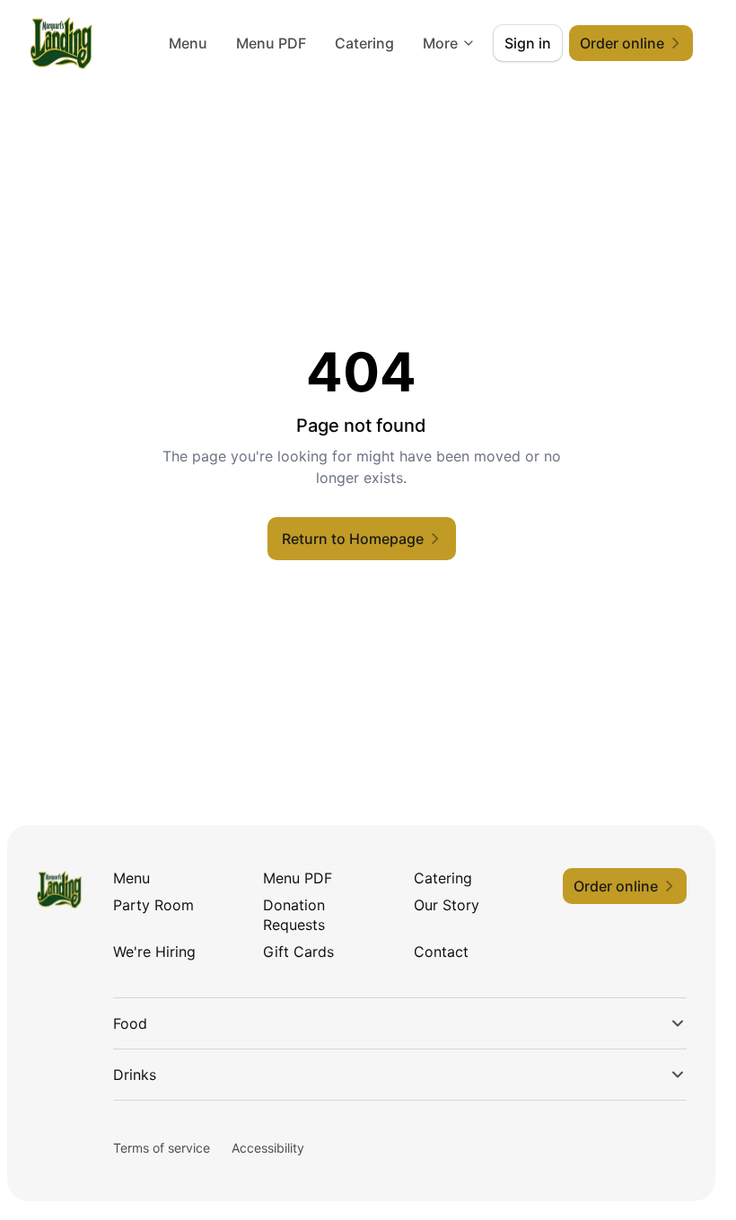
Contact (441, 952)
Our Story (446, 905)
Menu (188, 43)
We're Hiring (154, 952)
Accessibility (268, 1147)
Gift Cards (298, 952)
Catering (364, 43)
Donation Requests (294, 915)
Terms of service (161, 1147)
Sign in (527, 43)
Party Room (153, 905)
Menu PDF (271, 43)
